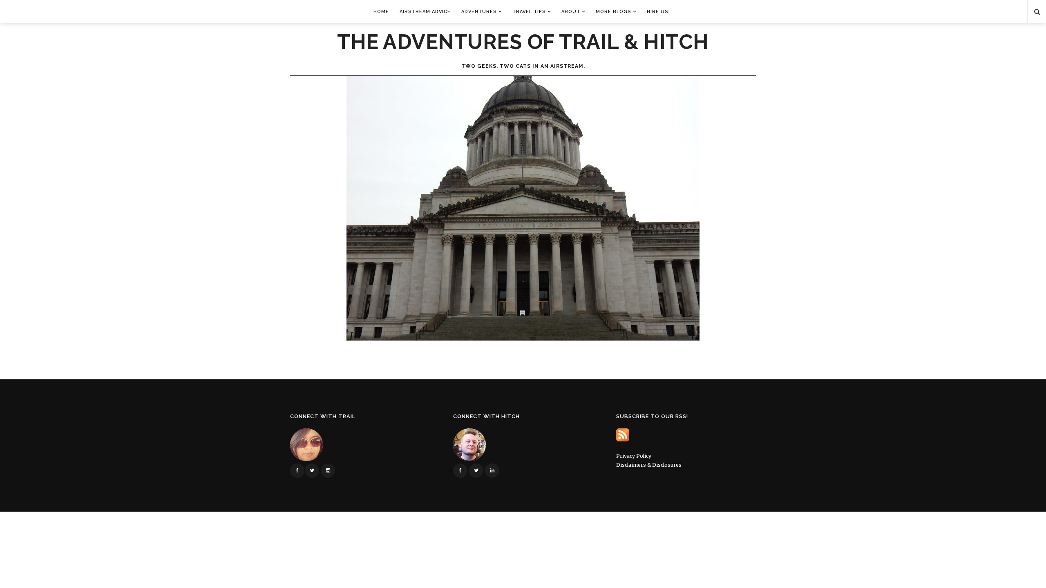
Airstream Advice (425, 11)
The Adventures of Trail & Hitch (523, 42)
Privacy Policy (633, 456)
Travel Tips (529, 11)
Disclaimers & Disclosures (649, 465)
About (570, 11)
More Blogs (613, 11)
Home (381, 11)
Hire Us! (658, 11)
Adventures (479, 11)
